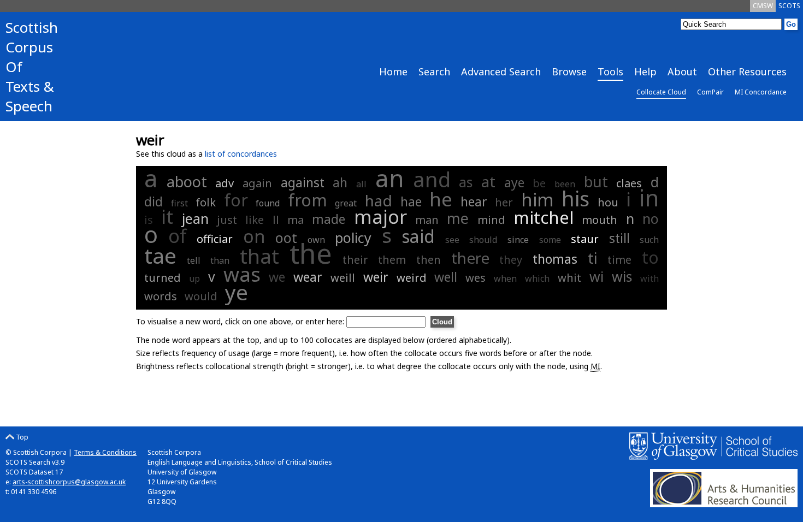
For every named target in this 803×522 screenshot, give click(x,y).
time (619, 259)
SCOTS (789, 5)
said (418, 236)
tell (193, 260)
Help (645, 71)
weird (412, 277)
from (307, 200)
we (277, 277)
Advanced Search (501, 71)
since (518, 240)
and (432, 179)
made (328, 219)
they (510, 259)
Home (393, 71)
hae (411, 201)
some (550, 240)
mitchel (543, 217)
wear (307, 277)
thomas (555, 259)
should (483, 240)
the (311, 253)
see (452, 240)
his (575, 198)
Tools (610, 71)
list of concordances (241, 154)
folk (206, 202)
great (346, 203)
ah (340, 182)
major (380, 216)
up (194, 278)
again (257, 183)
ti (593, 258)
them (392, 259)
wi (596, 276)
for (236, 200)
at (488, 181)
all (361, 184)
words (160, 296)
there (470, 257)
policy (353, 237)
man (427, 219)
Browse (569, 71)
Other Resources (747, 71)
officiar (215, 239)
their (355, 259)
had (378, 200)
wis (622, 276)
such (649, 240)
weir (375, 277)
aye (514, 182)
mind (491, 219)
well (445, 277)
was (242, 274)
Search (434, 71)
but (596, 181)
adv (224, 183)
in (649, 197)
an (389, 178)
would (201, 296)
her (504, 202)
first (179, 203)
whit (569, 277)
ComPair (710, 92)
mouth (599, 219)
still (619, 238)
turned (162, 277)
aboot (187, 181)
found (268, 203)
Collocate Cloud (661, 92)
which (537, 278)
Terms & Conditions (105, 452)
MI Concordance (761, 92)
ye (236, 291)
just (227, 219)
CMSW (763, 5)
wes (475, 277)
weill (342, 277)
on (254, 236)
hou (608, 202)
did (153, 201)
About (682, 71)
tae (160, 255)
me (458, 218)
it (167, 216)
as (466, 182)
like (254, 219)
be (539, 183)
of (177, 235)
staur (585, 239)
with (649, 278)
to (650, 257)
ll (276, 219)
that (259, 256)
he (440, 199)
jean (195, 218)
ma (295, 219)
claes (629, 183)
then (428, 259)
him (537, 199)
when (505, 278)
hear (473, 201)
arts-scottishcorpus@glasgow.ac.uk (69, 482)
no (650, 218)
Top (21, 437)
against (302, 182)
